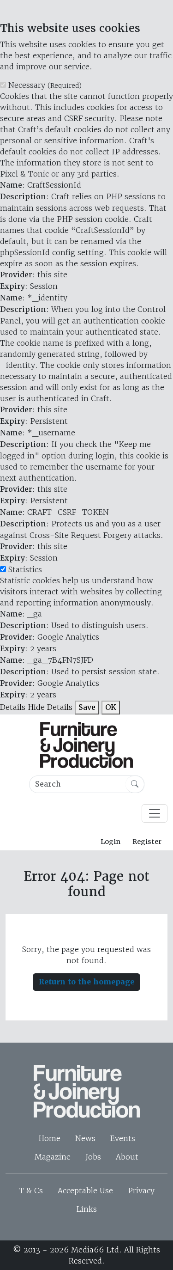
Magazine (53, 1156)
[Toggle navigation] (154, 813)
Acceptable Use (85, 1190)
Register (146, 841)
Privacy (141, 1190)
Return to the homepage (86, 982)
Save (86, 707)
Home (49, 1138)
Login (110, 841)
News (85, 1138)
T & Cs (31, 1190)
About (127, 1156)
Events (122, 1138)
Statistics (25, 569)
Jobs (93, 1156)
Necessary (45, 85)
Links (86, 1209)
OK (110, 707)
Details (12, 707)
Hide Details (50, 707)
